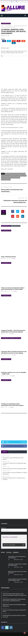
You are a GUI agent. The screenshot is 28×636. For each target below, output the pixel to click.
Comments (16, 552)
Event (16, 338)
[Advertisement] (14, 428)
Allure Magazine (4, 23)
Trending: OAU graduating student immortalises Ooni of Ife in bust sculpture (12, 404)
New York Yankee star (6, 177)
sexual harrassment (6, 179)
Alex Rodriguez (9, 173)
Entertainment (11, 338)
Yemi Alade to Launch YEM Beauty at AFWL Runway (13, 18)
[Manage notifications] (24, 633)
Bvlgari (23, 173)
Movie (24, 175)
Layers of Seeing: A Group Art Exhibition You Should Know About (17, 579)
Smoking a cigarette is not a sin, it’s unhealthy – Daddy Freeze (13, 373)
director (3, 175)
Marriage (20, 175)
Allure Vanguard (16, 173)
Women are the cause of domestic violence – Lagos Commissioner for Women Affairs (13, 288)
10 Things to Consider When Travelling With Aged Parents (17, 564)
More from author (15, 225)
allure (11, 582)
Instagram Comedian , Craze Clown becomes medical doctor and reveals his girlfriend (13, 331)
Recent (3, 552)
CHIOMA (11, 559)
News (9, 23)
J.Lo (8, 175)
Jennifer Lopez (13, 175)
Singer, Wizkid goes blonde (8, 256)
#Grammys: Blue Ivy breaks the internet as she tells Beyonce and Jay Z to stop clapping (13, 352)
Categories (3, 528)
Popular (8, 552)
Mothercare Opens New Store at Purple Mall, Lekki (17, 572)
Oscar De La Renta (15, 177)
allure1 (13, 258)
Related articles (6, 225)
